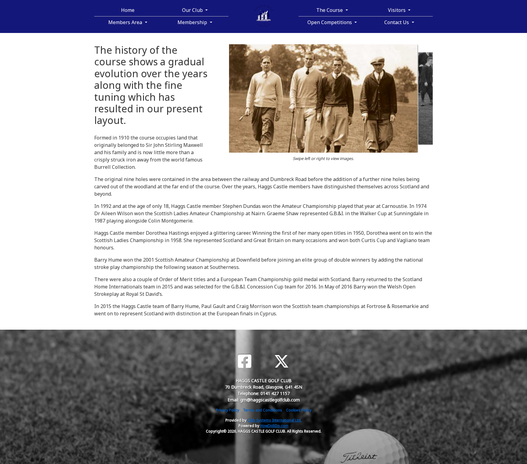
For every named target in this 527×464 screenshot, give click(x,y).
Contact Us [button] (397, 22)
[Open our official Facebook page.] (244, 361)
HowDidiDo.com (274, 425)
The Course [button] (330, 10)
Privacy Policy (227, 410)
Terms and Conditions (262, 410)
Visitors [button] (397, 10)
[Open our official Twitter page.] (281, 361)
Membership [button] (192, 22)
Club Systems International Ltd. (274, 420)
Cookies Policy (298, 410)
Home (127, 10)
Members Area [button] (125, 22)
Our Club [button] (193, 10)
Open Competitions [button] (330, 22)
